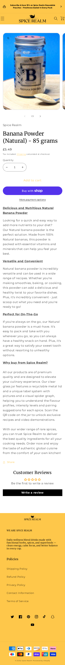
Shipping (21, 154)
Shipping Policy (17, 568)
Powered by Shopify (41, 660)
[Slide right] (40, 116)
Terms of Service (18, 601)
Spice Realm (27, 660)
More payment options (32, 199)
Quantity (8, 160)
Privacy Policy (16, 585)
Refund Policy (16, 576)
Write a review (32, 492)
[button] (2, 18)
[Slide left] (24, 116)
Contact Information (20, 593)
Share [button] (11, 462)
